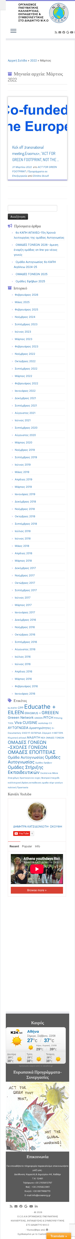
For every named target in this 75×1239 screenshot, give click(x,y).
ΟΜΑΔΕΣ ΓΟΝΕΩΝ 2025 (32, 274)
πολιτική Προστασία (18, 787)
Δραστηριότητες (40, 728)
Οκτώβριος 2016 (25, 634)
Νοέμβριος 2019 (25, 449)
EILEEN (16, 712)
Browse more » (37, 890)
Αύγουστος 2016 (25, 649)
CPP (20, 707)
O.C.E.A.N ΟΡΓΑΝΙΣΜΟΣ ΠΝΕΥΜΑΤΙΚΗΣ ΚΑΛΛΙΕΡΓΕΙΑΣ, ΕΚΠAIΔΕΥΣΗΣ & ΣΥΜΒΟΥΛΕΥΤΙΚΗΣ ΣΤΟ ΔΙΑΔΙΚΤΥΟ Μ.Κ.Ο (37, 1220)
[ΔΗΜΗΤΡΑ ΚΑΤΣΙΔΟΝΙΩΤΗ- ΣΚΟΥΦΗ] (37, 811)
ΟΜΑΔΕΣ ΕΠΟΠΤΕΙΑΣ (32, 752)
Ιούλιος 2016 (23, 656)
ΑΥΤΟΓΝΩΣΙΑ (18, 728)
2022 (33, 60)
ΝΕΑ (43, 737)
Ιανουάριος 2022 (25, 390)
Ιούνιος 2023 (23, 331)
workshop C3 (45, 723)
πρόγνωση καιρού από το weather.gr (36, 1066)
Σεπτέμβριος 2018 (26, 523)
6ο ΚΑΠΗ (12, 708)
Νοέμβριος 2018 (25, 508)
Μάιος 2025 (22, 302)
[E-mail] (60, 32)
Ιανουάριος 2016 (25, 693)
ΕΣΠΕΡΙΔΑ (36, 733)
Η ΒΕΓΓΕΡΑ (57, 733)
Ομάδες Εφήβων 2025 (30, 281)
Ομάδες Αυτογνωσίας (34, 759)
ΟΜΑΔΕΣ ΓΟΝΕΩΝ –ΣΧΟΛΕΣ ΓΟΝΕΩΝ (27, 745)
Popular (27, 846)
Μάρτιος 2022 (23, 376)
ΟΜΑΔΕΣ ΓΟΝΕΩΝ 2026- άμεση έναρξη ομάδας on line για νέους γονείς (36, 249)
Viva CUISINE (25, 722)
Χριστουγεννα (27, 778)
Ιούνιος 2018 (23, 538)
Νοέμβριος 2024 (25, 316)
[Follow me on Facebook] (64, 32)
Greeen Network (21, 718)
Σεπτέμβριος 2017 (26, 590)
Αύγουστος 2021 (25, 412)
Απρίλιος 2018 (23, 553)
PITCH (48, 718)
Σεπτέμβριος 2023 (26, 324)
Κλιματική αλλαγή (17, 737)
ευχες (38, 778)
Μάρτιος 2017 (23, 605)
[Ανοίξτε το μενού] (13, 31)
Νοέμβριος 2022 (25, 353)
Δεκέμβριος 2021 (25, 398)
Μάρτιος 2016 (23, 678)
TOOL (11, 723)
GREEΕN (38, 718)
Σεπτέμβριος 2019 (26, 457)
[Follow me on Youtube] (72, 32)
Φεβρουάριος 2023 (26, 346)
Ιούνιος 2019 (23, 464)
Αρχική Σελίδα (18, 60)
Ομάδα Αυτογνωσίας (26, 757)
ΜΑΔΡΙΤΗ (33, 737)
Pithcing (58, 718)
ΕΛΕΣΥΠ (26, 733)
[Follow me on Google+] (68, 32)
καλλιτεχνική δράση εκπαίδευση (24, 782)
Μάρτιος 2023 (23, 339)
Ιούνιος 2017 (22, 597)
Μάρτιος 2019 (23, 486)
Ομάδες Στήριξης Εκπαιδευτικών (25, 770)
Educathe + (40, 706)
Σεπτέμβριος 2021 (26, 405)
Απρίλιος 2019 (23, 479)
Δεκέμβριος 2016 (25, 619)
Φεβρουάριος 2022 (26, 383)
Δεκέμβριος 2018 (25, 501)
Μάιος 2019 (22, 472)
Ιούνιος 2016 (23, 664)
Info (37, 846)
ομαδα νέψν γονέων (52, 782)
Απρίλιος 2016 (23, 671)
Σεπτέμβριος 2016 (26, 641)
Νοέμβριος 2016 (25, 627)
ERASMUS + (33, 713)
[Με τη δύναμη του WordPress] (47, 1229)
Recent (14, 846)
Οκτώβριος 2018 (25, 516)
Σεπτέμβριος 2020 (26, 427)
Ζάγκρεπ (46, 733)
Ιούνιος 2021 (23, 420)
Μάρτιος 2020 (23, 442)
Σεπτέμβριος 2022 (26, 368)
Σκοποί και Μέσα (49, 773)
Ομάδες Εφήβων (43, 762)
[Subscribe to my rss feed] (56, 32)
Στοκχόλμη (13, 778)
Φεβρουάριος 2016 (26, 686)
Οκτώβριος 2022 (25, 361)
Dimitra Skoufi (41, 175)
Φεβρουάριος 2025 (26, 309)
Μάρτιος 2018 (23, 560)
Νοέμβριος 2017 (25, 575)
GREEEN (50, 712)
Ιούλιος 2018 (23, 531)
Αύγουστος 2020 (25, 435)
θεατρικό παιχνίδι (50, 778)
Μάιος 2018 (22, 545)
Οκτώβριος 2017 (25, 582)
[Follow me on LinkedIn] (37, 1206)
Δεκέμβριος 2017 (25, 568)
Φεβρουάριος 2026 (26, 294)
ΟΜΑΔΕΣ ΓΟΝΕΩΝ (55, 737)
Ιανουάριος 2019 (25, 494)
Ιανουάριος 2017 (25, 612)
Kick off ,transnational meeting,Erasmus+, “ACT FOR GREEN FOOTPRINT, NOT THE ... (35, 153)
